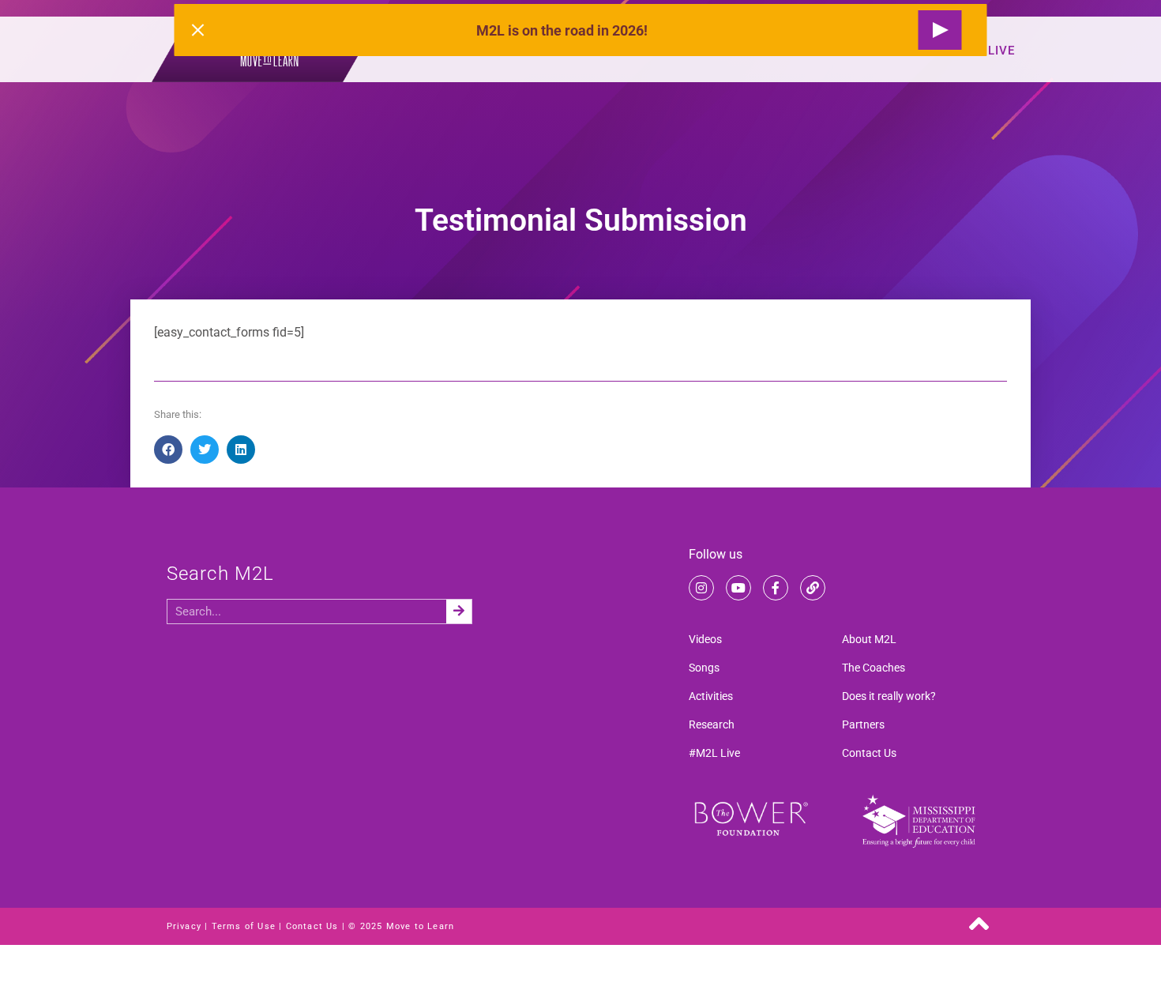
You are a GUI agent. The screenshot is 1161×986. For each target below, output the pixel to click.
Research (712, 724)
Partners (863, 724)
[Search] (459, 611)
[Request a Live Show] (940, 30)
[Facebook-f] (775, 587)
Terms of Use (244, 926)
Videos (705, 639)
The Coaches (873, 667)
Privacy (184, 926)
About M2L (869, 639)
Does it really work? (889, 696)
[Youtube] (738, 587)
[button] (168, 449)
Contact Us (869, 753)
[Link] (812, 587)
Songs (704, 667)
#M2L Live (714, 753)
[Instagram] (701, 587)
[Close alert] (198, 30)
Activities (711, 696)
